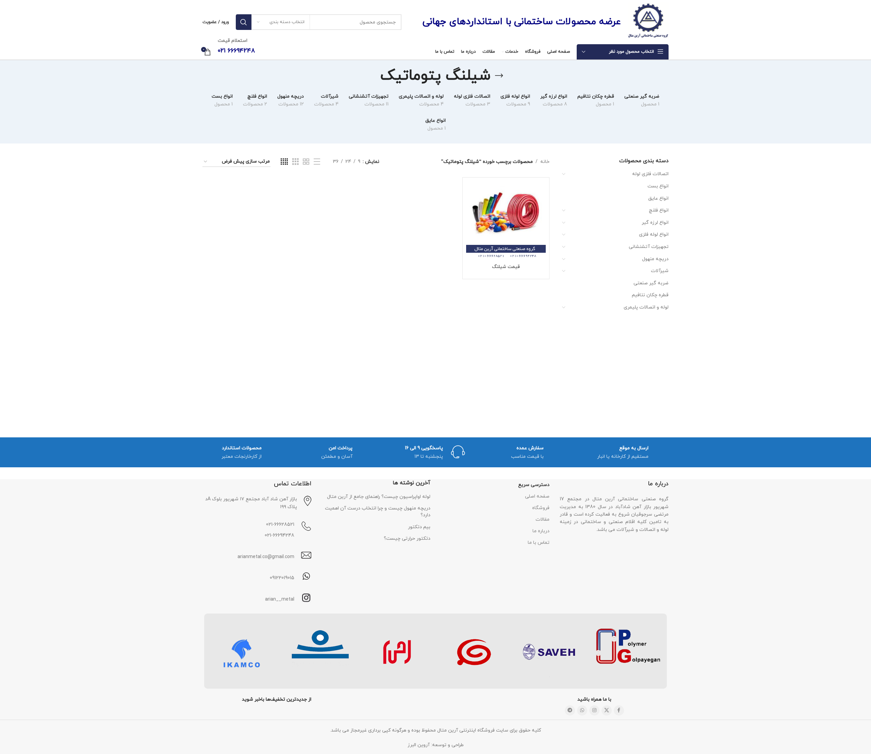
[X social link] (607, 710)
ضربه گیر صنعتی (651, 283)
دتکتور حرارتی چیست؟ (407, 538)
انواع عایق (658, 198)
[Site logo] (648, 21)
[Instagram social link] (594, 710)
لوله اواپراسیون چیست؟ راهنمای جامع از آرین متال (378, 496)
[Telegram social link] (570, 710)
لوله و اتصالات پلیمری (646, 307)
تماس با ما (538, 542)
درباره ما (540, 531)
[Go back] (499, 76)
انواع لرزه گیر (655, 222)
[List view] (317, 162)
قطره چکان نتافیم (650, 295)
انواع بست (658, 186)
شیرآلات (660, 271)
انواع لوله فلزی (654, 234)
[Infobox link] (256, 597)
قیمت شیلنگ (506, 267)
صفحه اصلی (537, 496)
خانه (544, 161)
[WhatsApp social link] (582, 710)
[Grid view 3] (295, 162)
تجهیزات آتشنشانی (649, 247)
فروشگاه (540, 508)
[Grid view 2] (306, 162)
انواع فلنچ (659, 210)
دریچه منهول (655, 259)
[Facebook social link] (619, 710)
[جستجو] (243, 22)
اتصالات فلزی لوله (650, 174)
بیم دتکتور (419, 527)
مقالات (542, 519)
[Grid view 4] (284, 162)
